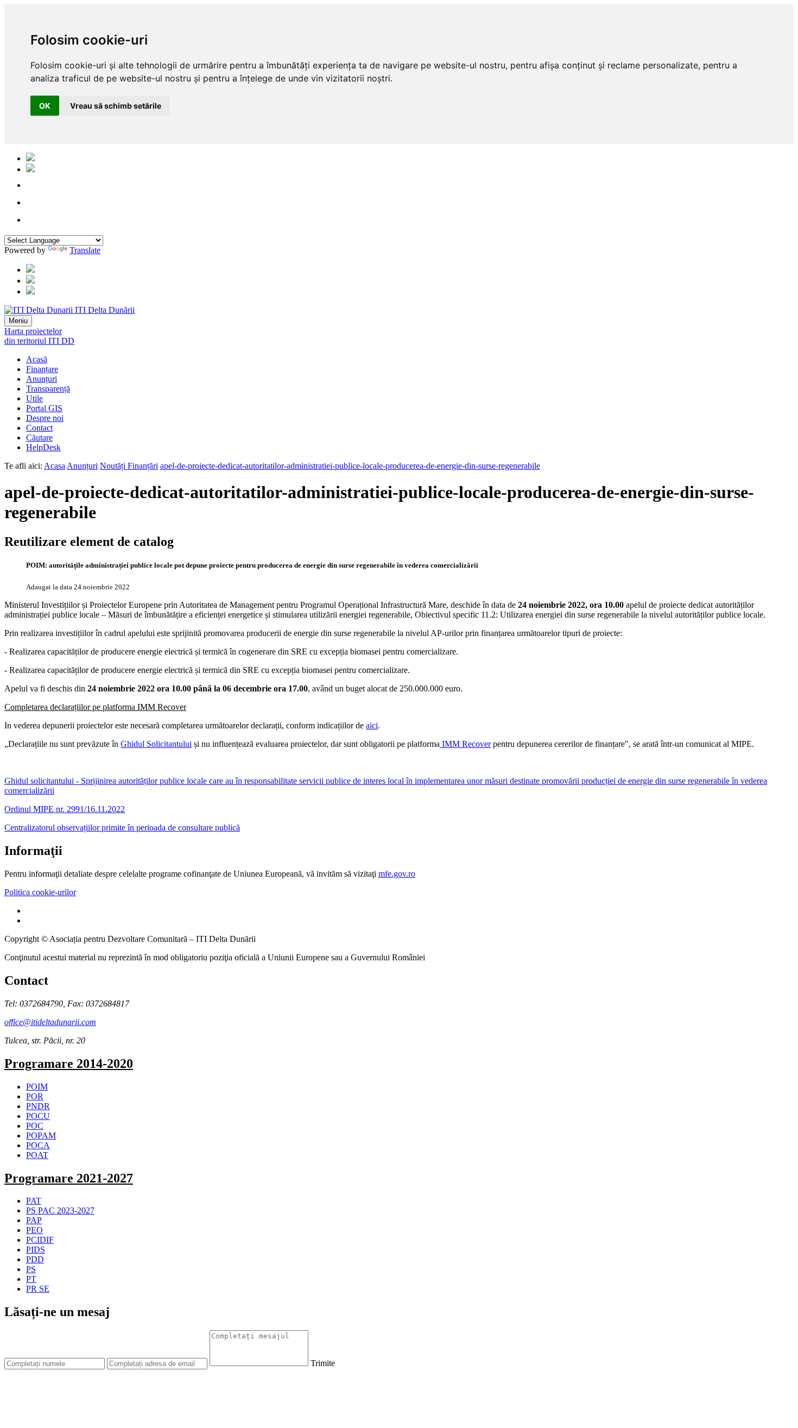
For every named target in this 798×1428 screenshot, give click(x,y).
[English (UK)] (30, 169)
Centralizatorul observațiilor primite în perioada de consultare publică (122, 827)
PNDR (38, 1106)
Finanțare (42, 369)
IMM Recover (465, 743)
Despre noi (45, 418)
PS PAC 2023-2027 (60, 1210)
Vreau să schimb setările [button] (115, 105)
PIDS (35, 1249)
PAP (34, 1220)
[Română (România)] (30, 158)
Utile (34, 398)
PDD (35, 1259)
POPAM (41, 1135)
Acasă (36, 359)
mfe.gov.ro (396, 873)
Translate (84, 250)
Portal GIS (44, 408)
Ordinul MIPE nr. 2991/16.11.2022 (64, 809)
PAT (33, 1200)
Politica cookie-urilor (40, 892)
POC (34, 1125)
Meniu (18, 321)
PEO (34, 1230)
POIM (37, 1086)
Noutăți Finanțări (129, 465)
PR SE (37, 1288)
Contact (39, 427)
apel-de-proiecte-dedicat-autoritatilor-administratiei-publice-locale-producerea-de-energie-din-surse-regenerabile (350, 465)
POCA (38, 1145)
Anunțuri (41, 378)
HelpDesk (43, 447)
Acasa (54, 465)
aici (372, 725)
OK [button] (44, 105)
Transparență (48, 388)
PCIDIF (40, 1239)
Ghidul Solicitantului (156, 743)
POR (34, 1096)
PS (31, 1269)
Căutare (39, 437)
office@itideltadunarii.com (50, 1022)
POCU (38, 1116)
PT (31, 1279)
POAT (37, 1155)
